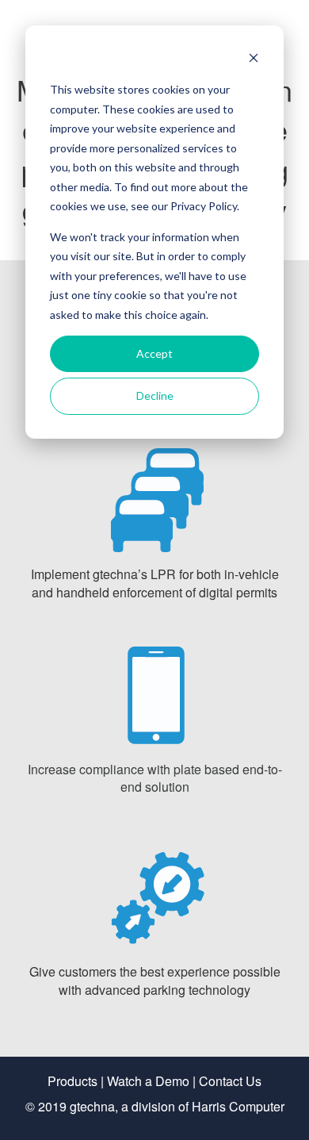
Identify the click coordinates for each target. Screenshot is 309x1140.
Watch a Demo (148, 1081)
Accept (154, 353)
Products (72, 1081)
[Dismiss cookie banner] (253, 60)
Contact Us (230, 1081)
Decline (155, 395)
